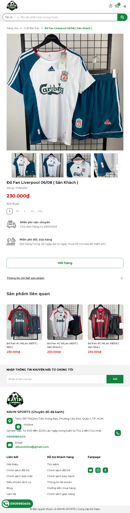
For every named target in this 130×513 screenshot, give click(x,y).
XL (32, 211)
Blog (10, 488)
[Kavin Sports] (12, 5)
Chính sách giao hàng (61, 494)
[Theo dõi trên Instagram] (98, 469)
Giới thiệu (12, 464)
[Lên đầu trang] (124, 507)
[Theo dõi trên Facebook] (105, 469)
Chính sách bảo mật (19, 476)
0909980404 (16, 436)
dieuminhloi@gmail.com (32, 447)
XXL (40, 211)
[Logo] (15, 399)
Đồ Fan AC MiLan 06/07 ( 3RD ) (22, 345)
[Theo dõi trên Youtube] (91, 469)
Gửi (115, 378)
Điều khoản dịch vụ (19, 482)
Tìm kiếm (53, 464)
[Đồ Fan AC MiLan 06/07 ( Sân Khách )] (65, 322)
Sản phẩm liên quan (28, 293)
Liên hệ (11, 494)
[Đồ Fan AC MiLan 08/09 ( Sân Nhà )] (105, 322)
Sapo (97, 509)
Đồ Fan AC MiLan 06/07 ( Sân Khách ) (62, 345)
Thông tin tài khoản (59, 482)
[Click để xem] (65, 92)
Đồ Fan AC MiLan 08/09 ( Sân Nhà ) (103, 345)
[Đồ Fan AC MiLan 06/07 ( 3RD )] (24, 322)
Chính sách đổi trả (18, 470)
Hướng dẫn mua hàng (61, 488)
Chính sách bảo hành (60, 476)
